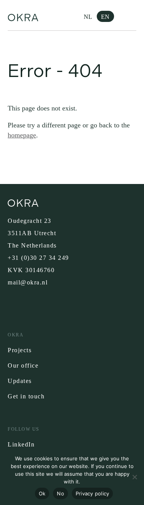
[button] (130, 15)
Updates (20, 381)
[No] (134, 477)
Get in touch (26, 396)
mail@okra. (25, 282)
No (60, 493)
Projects (19, 350)
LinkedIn (21, 444)
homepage (22, 135)
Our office (23, 365)
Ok (42, 493)
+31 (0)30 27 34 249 (38, 257)
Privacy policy (92, 493)
